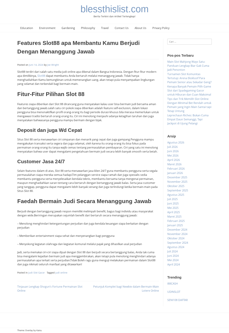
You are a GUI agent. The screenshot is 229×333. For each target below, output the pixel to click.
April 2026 (173, 160)
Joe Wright (53, 64)
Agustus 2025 (175, 195)
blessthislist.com (114, 9)
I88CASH (172, 283)
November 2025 (177, 182)
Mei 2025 (173, 208)
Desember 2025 (177, 177)
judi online (61, 272)
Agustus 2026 (175, 142)
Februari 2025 (176, 221)
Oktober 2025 (175, 186)
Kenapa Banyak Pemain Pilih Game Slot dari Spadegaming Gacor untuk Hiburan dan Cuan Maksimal (189, 90)
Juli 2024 (172, 251)
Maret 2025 (174, 216)
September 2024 (177, 243)
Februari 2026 (176, 168)
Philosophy (88, 28)
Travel (105, 28)
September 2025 (177, 190)
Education (26, 28)
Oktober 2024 (175, 238)
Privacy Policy (160, 28)
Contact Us (122, 28)
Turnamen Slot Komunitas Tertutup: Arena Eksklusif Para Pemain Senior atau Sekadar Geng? (189, 78)
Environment (47, 28)
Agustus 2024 (175, 247)
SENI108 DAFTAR (177, 300)
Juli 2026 (172, 147)
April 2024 (173, 264)
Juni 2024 (173, 256)
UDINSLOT (173, 292)
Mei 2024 (173, 260)
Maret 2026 (174, 164)
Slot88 (41, 76)
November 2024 (177, 234)
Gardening (68, 28)
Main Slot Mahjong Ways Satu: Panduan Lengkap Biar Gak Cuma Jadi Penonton (188, 66)
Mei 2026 (173, 155)
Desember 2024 (177, 229)
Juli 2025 (172, 199)
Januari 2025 (175, 225)
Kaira (38, 330)
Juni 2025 (173, 203)
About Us (140, 28)
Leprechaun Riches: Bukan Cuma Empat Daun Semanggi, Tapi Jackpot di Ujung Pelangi (188, 119)
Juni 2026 (173, 151)
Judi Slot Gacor (36, 272)
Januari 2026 (175, 173)
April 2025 (173, 212)
